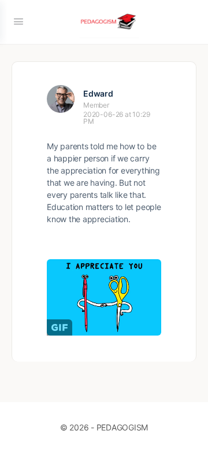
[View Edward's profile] (61, 99)
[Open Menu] (18, 21)
